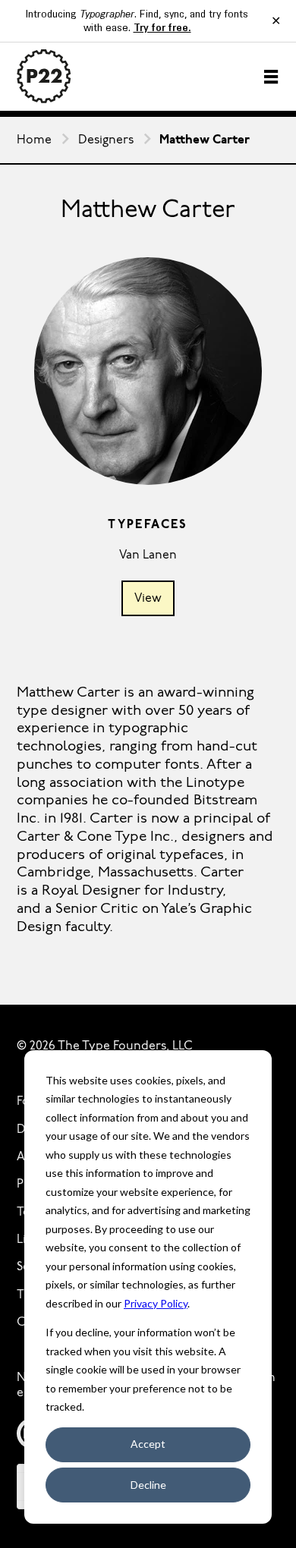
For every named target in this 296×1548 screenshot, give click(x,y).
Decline (148, 1484)
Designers (106, 140)
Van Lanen (148, 555)
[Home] (44, 76)
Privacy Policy (155, 1303)
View (148, 599)
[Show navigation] (271, 76)
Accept (148, 1443)
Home (34, 140)
